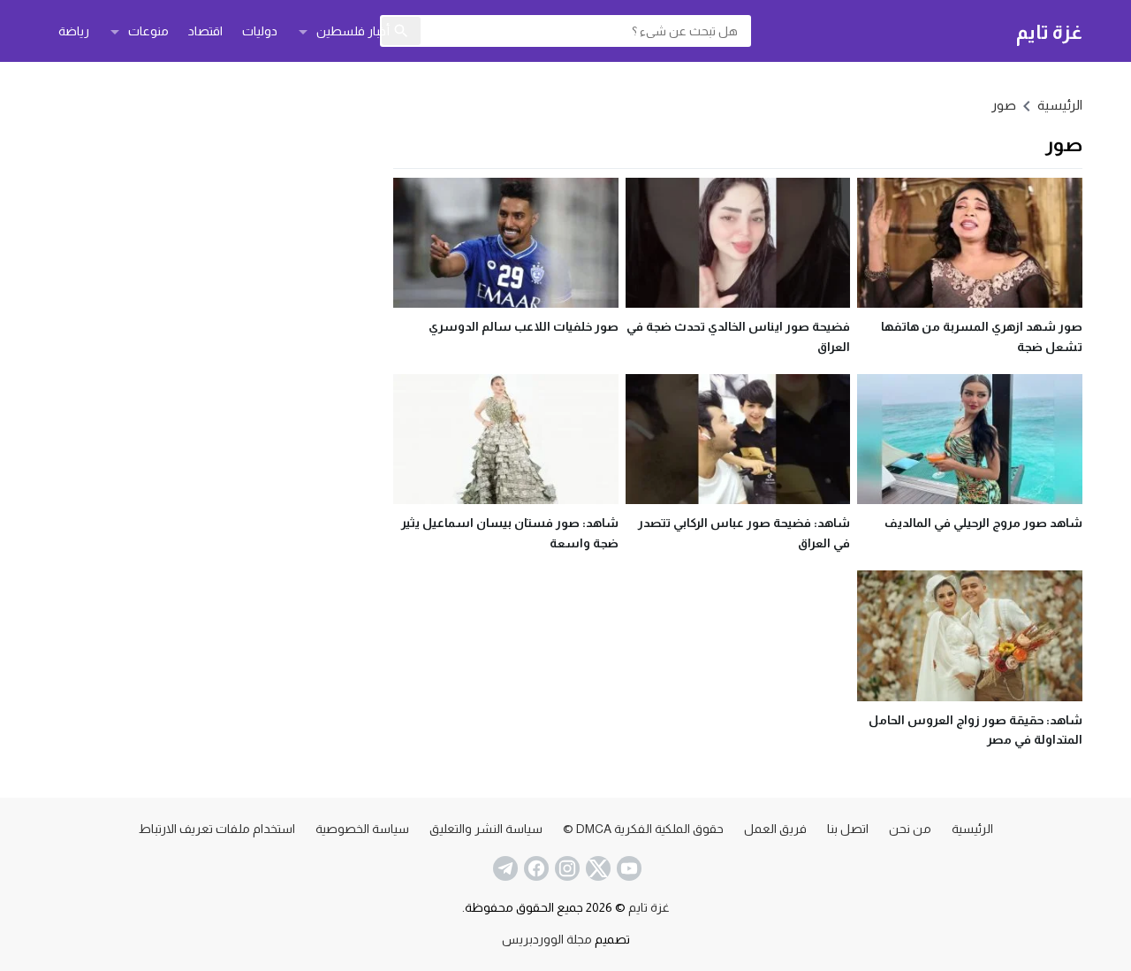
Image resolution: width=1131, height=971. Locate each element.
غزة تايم (1049, 31)
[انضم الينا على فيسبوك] (534, 868)
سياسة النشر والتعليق (486, 829)
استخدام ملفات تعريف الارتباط (217, 829)
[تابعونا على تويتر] (596, 868)
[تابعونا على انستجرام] (565, 868)
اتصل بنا (848, 829)
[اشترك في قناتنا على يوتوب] (627, 868)
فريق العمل (775, 829)
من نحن (910, 829)
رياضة (73, 31)
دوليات (259, 31)
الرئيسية (972, 829)
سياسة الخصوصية (362, 829)
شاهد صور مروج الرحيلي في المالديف (983, 523)
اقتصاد (205, 31)
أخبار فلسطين (353, 31)
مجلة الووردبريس (547, 939)
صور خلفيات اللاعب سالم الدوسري (524, 326)
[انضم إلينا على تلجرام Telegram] (504, 868)
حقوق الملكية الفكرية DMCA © (643, 829)
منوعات (148, 31)
